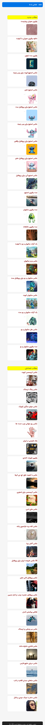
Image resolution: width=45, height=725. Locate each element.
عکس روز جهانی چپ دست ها (26, 423)
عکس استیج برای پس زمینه (27, 124)
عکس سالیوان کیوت (30, 295)
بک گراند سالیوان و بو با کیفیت (26, 244)
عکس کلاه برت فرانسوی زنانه (27, 526)
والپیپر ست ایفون (31, 55)
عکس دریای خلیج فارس (28, 663)
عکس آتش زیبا (31, 543)
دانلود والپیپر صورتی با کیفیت (26, 38)
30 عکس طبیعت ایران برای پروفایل (24, 560)
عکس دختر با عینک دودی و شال (25, 697)
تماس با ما (33, 4)
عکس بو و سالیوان (30, 261)
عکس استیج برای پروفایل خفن (26, 158)
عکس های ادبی (31, 509)
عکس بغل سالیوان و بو (29, 329)
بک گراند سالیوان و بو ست (27, 312)
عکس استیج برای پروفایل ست (26, 107)
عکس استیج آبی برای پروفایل (26, 175)
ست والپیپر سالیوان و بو (28, 346)
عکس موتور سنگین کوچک (28, 406)
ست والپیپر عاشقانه (30, 226)
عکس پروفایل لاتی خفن (28, 577)
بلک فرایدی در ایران (30, 440)
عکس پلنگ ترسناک (30, 389)
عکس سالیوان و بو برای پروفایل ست (24, 278)
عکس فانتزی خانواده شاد (28, 646)
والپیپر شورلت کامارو (30, 458)
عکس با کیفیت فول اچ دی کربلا (26, 475)
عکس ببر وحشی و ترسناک (27, 629)
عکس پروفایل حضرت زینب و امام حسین (22, 595)
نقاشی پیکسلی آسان (29, 612)
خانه (40, 4)
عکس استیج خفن (31, 90)
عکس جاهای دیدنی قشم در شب (25, 680)
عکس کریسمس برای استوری (27, 492)
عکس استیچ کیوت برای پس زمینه (25, 72)
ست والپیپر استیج (30, 192)
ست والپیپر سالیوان (30, 209)
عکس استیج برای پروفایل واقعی (25, 141)
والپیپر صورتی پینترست (29, 21)
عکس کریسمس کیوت (29, 372)
